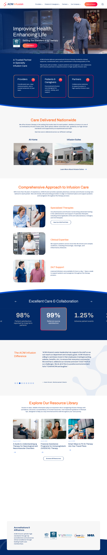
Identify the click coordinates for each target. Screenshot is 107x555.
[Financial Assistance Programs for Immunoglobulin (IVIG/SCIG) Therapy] (53, 429)
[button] (39, 4)
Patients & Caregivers (53, 86)
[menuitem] (39, 4)
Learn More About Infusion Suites (72, 169)
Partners (80, 86)
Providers (26, 86)
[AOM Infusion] (13, 4)
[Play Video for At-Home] (33, 151)
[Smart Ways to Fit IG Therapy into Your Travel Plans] (81, 429)
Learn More (30, 45)
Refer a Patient (91, 4)
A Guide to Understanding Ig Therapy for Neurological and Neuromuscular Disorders (25, 446)
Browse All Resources (53, 458)
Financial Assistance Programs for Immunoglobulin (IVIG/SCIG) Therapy (53, 446)
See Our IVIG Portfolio (60, 222)
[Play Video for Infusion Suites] (74, 151)
